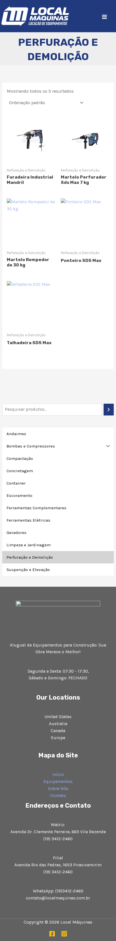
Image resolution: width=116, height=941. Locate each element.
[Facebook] (52, 934)
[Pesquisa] (109, 409)
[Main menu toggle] (104, 17)
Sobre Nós (58, 788)
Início (58, 774)
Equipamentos (58, 781)
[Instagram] (64, 934)
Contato (58, 795)
